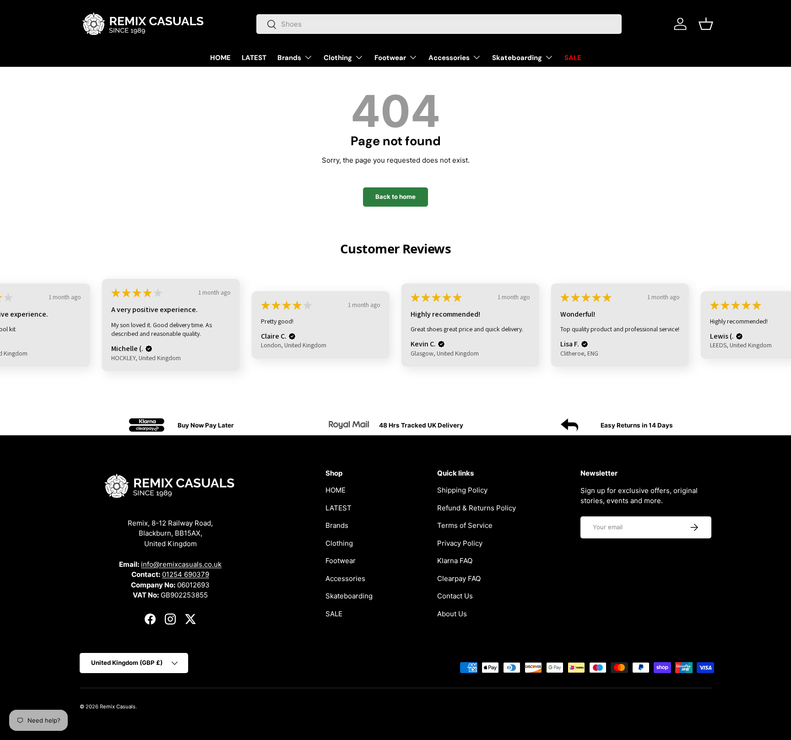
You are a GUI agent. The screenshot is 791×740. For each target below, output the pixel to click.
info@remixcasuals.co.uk (181, 563)
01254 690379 (185, 574)
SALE (572, 57)
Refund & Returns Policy (476, 508)
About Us (452, 613)
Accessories (449, 57)
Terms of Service (465, 525)
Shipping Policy (462, 490)
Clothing (338, 57)
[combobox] (439, 24)
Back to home (395, 196)
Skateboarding (517, 57)
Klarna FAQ (454, 560)
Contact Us (455, 596)
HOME (220, 57)
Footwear (390, 57)
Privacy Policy (459, 543)
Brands (289, 57)
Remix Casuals (117, 706)
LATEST (254, 57)
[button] (706, 24)
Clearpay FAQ (459, 578)
